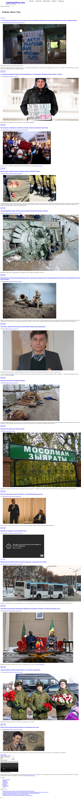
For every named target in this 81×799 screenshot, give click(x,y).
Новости (20, 129)
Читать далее (3, 70)
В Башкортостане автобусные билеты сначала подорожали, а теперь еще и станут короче (23, 561)
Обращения (5, 784)
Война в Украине (9, 22)
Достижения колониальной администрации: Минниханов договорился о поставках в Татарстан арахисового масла (30, 608)
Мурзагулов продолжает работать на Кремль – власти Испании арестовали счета (21, 494)
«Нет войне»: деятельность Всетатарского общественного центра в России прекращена (22, 326)
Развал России (21, 22)
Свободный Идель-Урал (15, 2)
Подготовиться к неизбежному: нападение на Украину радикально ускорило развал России (24, 127)
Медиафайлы (5, 782)
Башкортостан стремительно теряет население (12, 428)
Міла (4, 22)
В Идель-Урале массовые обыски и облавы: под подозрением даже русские (19, 727)
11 (6, 755)
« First (1, 755)
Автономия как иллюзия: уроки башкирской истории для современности (17, 795)
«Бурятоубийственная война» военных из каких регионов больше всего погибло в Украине (24, 210)
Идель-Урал (15, 22)
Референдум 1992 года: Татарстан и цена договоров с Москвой (15, 794)
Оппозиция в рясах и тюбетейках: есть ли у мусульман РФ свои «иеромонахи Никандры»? (21, 793)
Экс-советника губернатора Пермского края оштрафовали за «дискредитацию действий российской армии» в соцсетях (31, 74)
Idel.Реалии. (11, 375)
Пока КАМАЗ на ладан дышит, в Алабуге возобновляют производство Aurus (18, 791)
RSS (3, 797)
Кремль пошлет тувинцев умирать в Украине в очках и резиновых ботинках (20, 171)
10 (5, 755)
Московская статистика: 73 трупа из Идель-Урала (13, 530)
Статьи (4, 787)
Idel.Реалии (32, 122)
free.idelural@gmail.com (30, 775)
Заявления (5, 780)
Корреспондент (6, 431)
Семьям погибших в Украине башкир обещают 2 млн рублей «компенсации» (20, 669)
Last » (9, 755)
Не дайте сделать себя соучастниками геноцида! (12, 380)
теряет (13, 488)
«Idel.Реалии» (41, 664)
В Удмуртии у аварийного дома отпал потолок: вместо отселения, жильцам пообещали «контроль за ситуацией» (26, 792)
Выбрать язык (3, 6)
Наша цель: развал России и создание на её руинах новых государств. (24, 8)
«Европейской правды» (38, 165)
